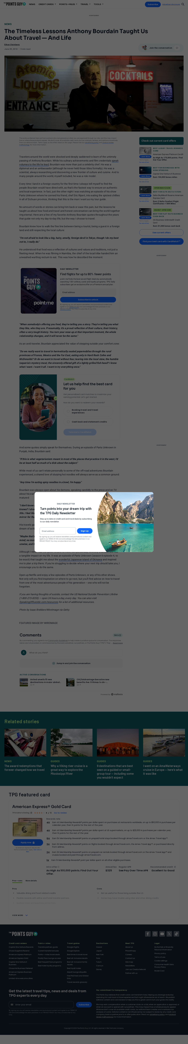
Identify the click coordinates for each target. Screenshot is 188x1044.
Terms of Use (53, 539)
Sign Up (85, 531)
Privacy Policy (44, 541)
